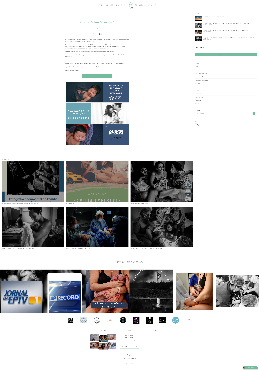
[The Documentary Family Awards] (110, 320)
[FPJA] (176, 320)
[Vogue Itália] (189, 320)
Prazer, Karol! (104, 5)
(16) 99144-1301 (129, 335)
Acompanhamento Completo (201, 70)
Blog (136, 5)
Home (98, 5)
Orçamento (149, 5)
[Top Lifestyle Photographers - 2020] (136, 320)
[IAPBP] (83, 320)
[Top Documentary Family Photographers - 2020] (149, 320)
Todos (196, 66)
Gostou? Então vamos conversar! (129, 346)
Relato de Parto (199, 97)
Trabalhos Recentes (121, 5)
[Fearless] (70, 320)
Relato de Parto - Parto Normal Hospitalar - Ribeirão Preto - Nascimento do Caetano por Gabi (226, 23)
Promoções (198, 93)
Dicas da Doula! (199, 77)
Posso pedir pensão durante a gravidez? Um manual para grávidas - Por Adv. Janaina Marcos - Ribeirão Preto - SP (228, 37)
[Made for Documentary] (97, 320)
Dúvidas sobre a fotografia (201, 80)
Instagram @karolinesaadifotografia (129, 262)
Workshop (197, 104)
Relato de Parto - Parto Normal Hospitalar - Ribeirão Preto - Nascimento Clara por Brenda (225, 30)
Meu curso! (156, 5)
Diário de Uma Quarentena (201, 73)
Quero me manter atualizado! (225, 54)
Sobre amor (198, 100)
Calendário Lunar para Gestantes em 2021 (213, 16)
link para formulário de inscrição (76, 67)
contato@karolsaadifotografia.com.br (129, 339)
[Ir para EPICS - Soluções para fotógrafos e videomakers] (129, 363)
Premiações (142, 5)
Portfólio (112, 5)
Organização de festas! (200, 87)
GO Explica (197, 83)
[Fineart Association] (162, 320)
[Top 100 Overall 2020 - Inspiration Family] (123, 320)
